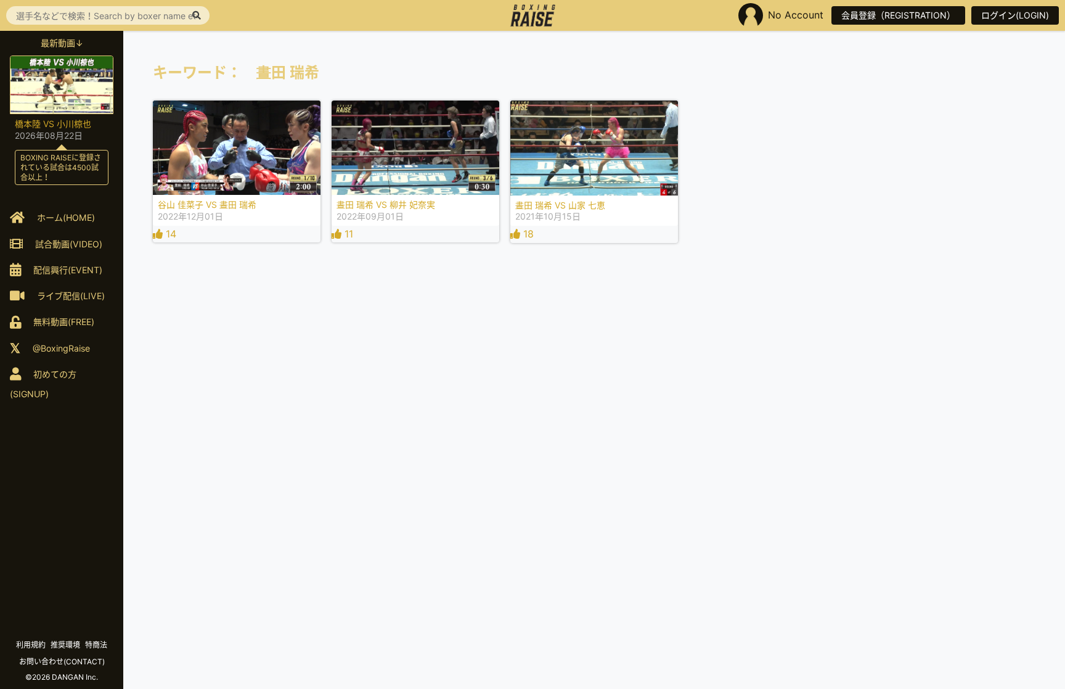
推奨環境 (65, 645)
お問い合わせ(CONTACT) (62, 661)
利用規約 (31, 645)
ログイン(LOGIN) (1015, 15)
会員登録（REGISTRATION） (898, 15)
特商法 (96, 645)
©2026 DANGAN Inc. (61, 677)
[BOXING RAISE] (532, 15)
